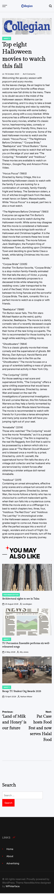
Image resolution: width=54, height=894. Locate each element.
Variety (6, 38)
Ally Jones (24, 652)
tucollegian (27, 604)
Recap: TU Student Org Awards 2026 (21, 691)
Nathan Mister (26, 696)
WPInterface (13, 886)
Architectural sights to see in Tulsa (20, 598)
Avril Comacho (29, 74)
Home (9, 848)
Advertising (12, 863)
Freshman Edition (11, 595)
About (9, 856)
